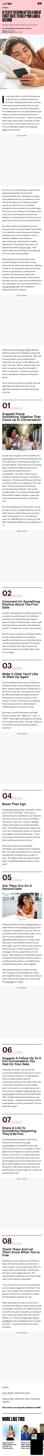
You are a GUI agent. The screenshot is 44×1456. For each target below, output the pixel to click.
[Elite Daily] (7, 3)
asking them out (34, 924)
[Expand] (33, 1435)
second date (7, 459)
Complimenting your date (13, 810)
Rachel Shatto (24, 28)
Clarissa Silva (25, 247)
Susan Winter (25, 350)
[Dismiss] (40, 1435)
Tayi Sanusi (9, 28)
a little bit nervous (27, 927)
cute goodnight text (10, 286)
